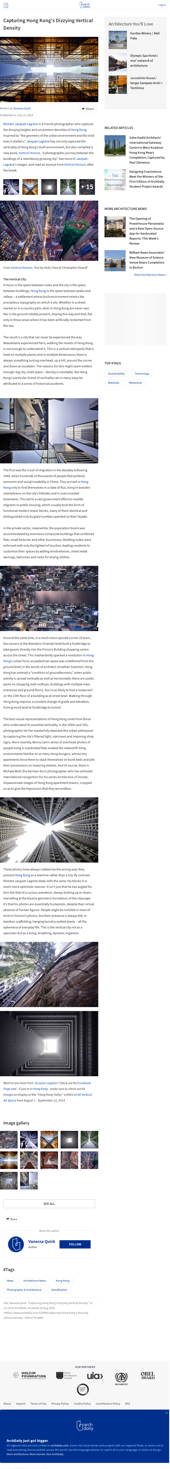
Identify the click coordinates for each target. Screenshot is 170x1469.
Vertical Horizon (29, 153)
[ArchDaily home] (85, 5)
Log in (162, 5)
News (10, 1281)
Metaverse (135, 383)
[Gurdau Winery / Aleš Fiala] (118, 40)
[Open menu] (5, 5)
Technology (142, 374)
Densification (59, 1290)
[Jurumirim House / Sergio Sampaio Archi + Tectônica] (118, 85)
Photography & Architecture (24, 1290)
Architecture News (34, 1281)
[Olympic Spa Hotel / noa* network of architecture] (118, 62)
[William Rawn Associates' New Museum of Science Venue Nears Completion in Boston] (115, 260)
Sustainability (116, 374)
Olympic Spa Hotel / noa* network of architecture (144, 60)
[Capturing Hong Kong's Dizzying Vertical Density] (9, 1139)
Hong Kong (78, 130)
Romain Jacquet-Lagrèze (20, 124)
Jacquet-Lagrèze (38, 141)
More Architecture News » (150, 274)
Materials (113, 383)
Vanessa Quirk (41, 1241)
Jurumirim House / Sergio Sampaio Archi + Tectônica (146, 83)
